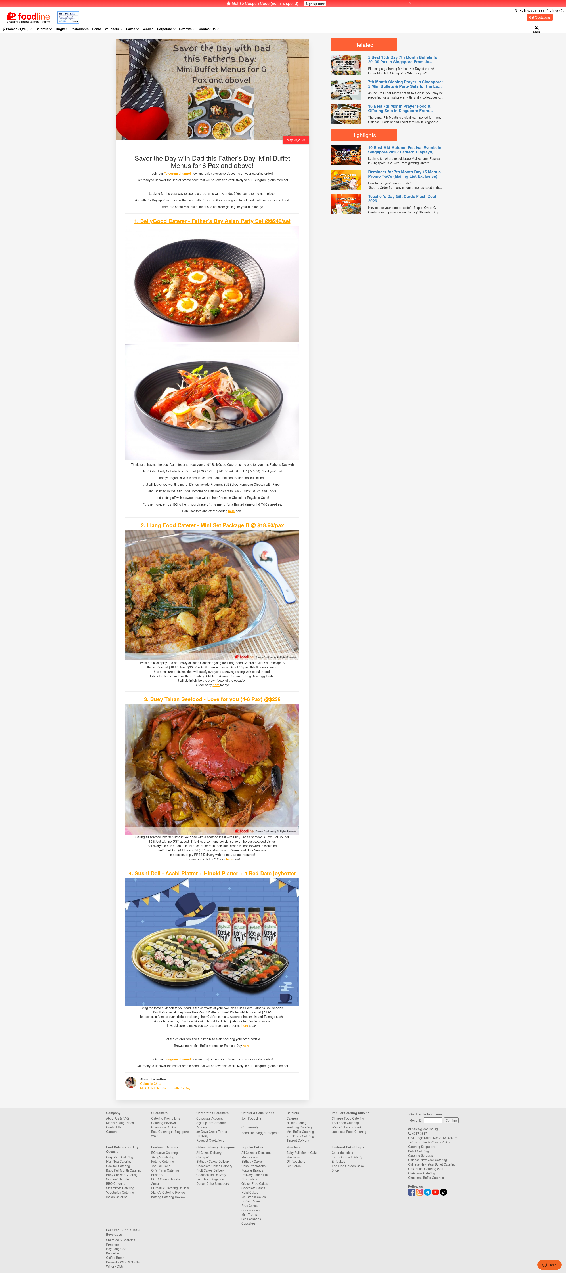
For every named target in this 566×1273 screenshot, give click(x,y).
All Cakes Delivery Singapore (209, 1154)
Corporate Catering (119, 1157)
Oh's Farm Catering (165, 1170)
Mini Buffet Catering (154, 1088)
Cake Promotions (253, 1166)
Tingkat (61, 29)
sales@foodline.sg (424, 1129)
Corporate (165, 29)
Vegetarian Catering (120, 1192)
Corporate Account (209, 1118)
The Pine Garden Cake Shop (348, 1168)
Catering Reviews (163, 1122)
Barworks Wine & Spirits (123, 1262)
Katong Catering (162, 1161)
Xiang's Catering (162, 1157)
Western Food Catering (348, 1127)
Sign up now (315, 3)
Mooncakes (249, 1157)
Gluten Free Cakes (254, 1183)
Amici (155, 1183)
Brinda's (157, 1174)
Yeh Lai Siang (160, 1166)
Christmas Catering (421, 1173)
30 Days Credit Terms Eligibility (211, 1133)
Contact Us (114, 1127)
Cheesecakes (250, 1210)
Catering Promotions (165, 1118)
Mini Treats (249, 1214)
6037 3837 (419, 1133)
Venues (147, 29)
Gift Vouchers (296, 1161)
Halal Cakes (249, 1192)
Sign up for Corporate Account (211, 1124)
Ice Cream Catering (300, 1136)
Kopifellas (113, 1253)
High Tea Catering (119, 1161)
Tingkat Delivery (298, 1140)
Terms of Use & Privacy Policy (429, 1142)
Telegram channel (178, 173)
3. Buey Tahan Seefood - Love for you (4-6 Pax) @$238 (212, 699)
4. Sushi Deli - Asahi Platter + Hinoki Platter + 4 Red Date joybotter (212, 873)
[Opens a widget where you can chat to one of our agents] (549, 1265)
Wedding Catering (299, 1127)
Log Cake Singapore (210, 1179)
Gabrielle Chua (150, 1083)
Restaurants (79, 29)
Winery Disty (115, 1266)
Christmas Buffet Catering (426, 1177)
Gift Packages (251, 1219)
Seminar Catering (118, 1179)
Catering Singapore (421, 1146)
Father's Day (181, 1088)
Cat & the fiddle (342, 1152)
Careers (111, 1131)
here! (246, 1045)
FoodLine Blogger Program (260, 1132)
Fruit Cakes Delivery (210, 1170)
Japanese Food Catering (349, 1131)
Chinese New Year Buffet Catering (432, 1164)
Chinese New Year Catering (427, 1160)
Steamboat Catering (120, 1188)
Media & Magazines (120, 1122)
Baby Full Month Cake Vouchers (302, 1154)
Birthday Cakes (252, 1161)
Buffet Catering (418, 1151)
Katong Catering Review (168, 1197)
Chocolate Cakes (253, 1188)
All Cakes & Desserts (256, 1152)
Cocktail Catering (118, 1166)
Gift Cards (294, 1166)
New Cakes (249, 1179)
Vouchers (112, 29)
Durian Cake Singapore (212, 1183)
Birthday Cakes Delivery (213, 1161)
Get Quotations (539, 17)
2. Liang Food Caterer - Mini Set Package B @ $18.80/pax (212, 525)
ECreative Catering (164, 1152)
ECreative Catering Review (170, 1188)
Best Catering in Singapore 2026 (170, 1133)
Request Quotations (210, 1140)
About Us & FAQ (117, 1118)
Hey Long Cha (116, 1248)
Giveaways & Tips (163, 1127)
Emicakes (338, 1161)
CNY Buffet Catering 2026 (426, 1168)
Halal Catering (296, 1122)
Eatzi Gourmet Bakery (347, 1157)
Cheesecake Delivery (211, 1174)
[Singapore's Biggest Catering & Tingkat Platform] (25, 15)
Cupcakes (248, 1223)
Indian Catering (117, 1197)
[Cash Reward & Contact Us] (208, 29)
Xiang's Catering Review (168, 1192)
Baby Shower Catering (122, 1174)
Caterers (42, 29)
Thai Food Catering (345, 1122)
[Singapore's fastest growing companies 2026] (65, 15)
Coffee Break (115, 1257)
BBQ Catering (115, 1183)
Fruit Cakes (249, 1205)
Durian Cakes (250, 1201)
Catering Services (420, 1155)
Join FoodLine (251, 1118)
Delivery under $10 (254, 1174)
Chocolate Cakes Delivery (214, 1166)
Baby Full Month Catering (124, 1170)
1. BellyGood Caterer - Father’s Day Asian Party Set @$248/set (212, 221)
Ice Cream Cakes (253, 1197)
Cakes (131, 29)
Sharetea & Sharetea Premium (121, 1242)
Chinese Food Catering (348, 1118)
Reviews (186, 29)
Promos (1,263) (17, 29)
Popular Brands (252, 1170)
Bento (96, 29)
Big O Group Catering (166, 1179)
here (231, 511)
